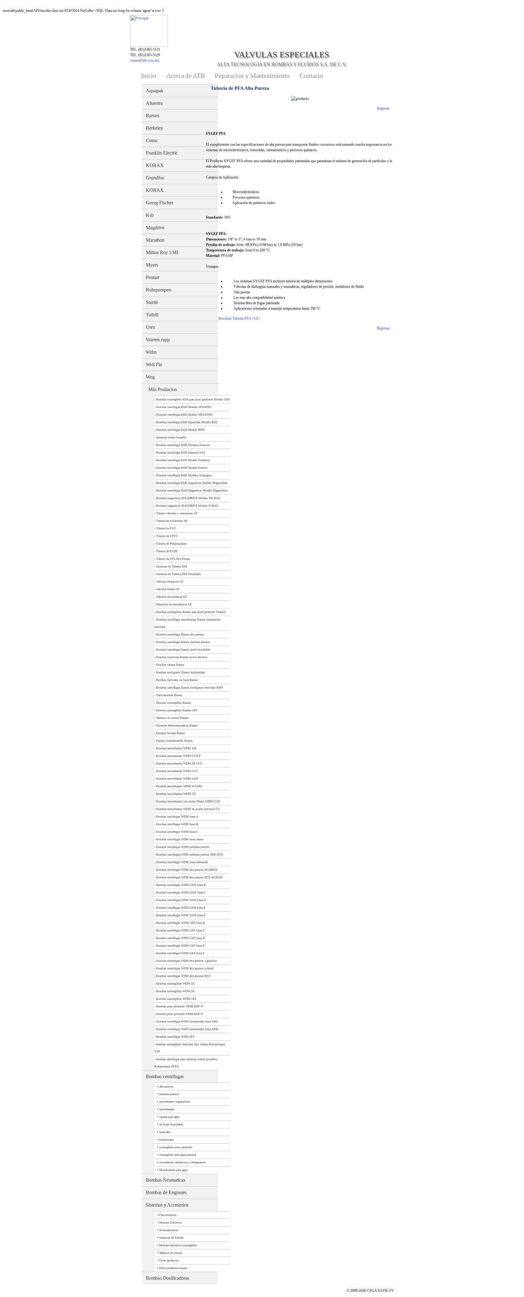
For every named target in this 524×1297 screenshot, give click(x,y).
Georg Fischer (159, 202)
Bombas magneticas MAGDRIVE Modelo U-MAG (187, 505)
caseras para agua (169, 1116)
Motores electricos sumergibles (178, 1245)
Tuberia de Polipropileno (171, 543)
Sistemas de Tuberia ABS (171, 566)
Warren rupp (158, 339)
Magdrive (155, 227)
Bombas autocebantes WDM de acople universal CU (188, 809)
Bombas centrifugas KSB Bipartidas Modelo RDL (187, 422)
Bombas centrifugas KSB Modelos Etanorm (183, 445)
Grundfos (155, 177)
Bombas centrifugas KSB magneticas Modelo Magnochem (191, 483)
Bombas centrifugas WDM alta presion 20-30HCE (186, 869)
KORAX (155, 165)
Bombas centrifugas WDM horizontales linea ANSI (187, 1029)
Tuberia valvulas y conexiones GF (177, 513)
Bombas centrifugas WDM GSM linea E (181, 907)
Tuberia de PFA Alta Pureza (173, 558)
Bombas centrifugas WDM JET (175, 1036)
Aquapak (154, 90)
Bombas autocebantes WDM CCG (177, 771)
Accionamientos (168, 1230)
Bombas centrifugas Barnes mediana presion (183, 642)
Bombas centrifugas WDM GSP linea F (180, 953)
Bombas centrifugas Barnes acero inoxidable (183, 649)
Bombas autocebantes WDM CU (176, 793)
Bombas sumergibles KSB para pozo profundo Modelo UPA (193, 399)
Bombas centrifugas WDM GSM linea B (181, 885)
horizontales (166, 1139)
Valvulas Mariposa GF (169, 581)
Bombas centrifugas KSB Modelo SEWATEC (184, 407)
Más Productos (162, 389)
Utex (150, 327)
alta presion (166, 1086)
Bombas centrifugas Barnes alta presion (180, 634)
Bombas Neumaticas (165, 1180)
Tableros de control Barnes (172, 718)
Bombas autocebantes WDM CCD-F (178, 755)
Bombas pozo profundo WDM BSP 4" (179, 1006)
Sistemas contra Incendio (171, 437)
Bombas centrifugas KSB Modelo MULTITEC (184, 414)
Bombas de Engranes (166, 1192)
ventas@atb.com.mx (144, 60)
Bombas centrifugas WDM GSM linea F (181, 915)
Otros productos (169, 1260)
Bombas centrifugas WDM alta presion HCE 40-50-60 (189, 877)
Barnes (152, 115)
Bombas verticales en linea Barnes (177, 680)
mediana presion (169, 1094)
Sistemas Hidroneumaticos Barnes (177, 725)
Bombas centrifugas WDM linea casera (179, 839)
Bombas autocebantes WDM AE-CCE (179, 763)
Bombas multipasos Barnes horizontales (180, 672)
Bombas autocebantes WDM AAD (177, 778)
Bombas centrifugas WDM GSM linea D (181, 900)
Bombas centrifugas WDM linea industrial (182, 862)
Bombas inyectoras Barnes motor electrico (181, 657)
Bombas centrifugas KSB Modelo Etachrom (183, 460)
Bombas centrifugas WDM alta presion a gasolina (186, 960)
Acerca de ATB (184, 74)
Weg (150, 377)
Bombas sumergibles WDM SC (175, 983)
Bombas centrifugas (165, 1076)
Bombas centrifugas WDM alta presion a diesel (184, 968)
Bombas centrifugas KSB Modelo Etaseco (181, 467)
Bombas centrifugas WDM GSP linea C (180, 930)
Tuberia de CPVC (167, 536)
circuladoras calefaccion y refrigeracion (182, 1162)
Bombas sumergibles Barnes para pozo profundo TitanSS (191, 612)
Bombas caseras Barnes (170, 664)
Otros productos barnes (173, 1268)
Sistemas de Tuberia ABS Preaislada (178, 574)
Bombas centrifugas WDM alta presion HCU (183, 976)
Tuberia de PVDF (167, 551)
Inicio (147, 74)
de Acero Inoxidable (171, 1124)
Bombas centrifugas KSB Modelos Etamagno (184, 475)
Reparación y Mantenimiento (251, 74)
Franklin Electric (162, 152)
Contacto (310, 74)
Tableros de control (170, 1252)
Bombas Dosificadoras (167, 1278)
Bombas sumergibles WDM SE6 (176, 998)
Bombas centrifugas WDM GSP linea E (180, 945)
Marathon (155, 240)
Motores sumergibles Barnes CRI (176, 710)
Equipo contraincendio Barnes (174, 740)
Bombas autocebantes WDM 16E (176, 748)
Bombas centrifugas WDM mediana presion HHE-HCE (189, 854)
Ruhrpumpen (158, 289)
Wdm (151, 352)
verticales (164, 1132)
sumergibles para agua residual (177, 1154)
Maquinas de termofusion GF (174, 604)
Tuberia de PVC (166, 528)
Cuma (151, 140)
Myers (152, 264)
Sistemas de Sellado (171, 1237)
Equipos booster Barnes (170, 733)
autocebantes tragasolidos (174, 1101)
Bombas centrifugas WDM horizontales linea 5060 (187, 1021)
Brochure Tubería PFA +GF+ (239, 318)
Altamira (154, 103)
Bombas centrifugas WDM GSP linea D (180, 938)
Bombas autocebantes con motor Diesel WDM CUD (188, 801)
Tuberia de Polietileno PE (172, 521)
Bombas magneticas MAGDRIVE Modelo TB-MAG (188, 498)
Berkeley (154, 128)
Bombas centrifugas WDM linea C (177, 831)
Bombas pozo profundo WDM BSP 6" (179, 1014)
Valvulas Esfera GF (168, 589)
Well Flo (154, 364)
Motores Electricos (170, 1222)
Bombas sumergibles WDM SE (175, 991)
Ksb (150, 215)
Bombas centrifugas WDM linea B (177, 824)
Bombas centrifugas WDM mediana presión (182, 847)
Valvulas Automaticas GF (171, 596)
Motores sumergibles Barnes (173, 702)
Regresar (383, 108)
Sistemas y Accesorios (167, 1204)
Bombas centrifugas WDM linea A (177, 816)
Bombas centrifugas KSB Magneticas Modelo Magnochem (192, 490)
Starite (152, 302)
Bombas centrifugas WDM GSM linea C (181, 892)
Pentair (152, 277)
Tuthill (152, 314)
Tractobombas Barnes (169, 695)
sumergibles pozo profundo (175, 1147)
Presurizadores (167, 1215)
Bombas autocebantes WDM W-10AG (179, 786)
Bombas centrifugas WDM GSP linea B (180, 922)
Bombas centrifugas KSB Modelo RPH (180, 429)
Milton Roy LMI (162, 252)
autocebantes (166, 1109)
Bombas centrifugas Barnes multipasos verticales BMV (189, 687)
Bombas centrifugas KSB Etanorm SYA (180, 452)
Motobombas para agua (173, 1170)
